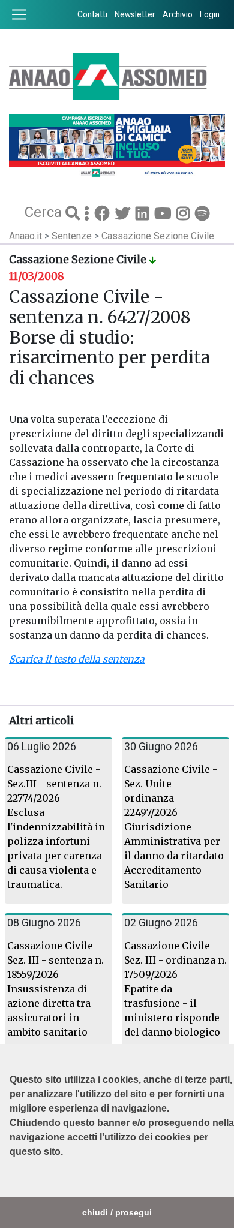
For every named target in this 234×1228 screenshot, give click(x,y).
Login (210, 14)
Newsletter (135, 14)
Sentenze (73, 236)
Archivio (178, 14)
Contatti (92, 14)
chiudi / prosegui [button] (117, 1212)
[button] (11, 1182)
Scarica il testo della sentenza (77, 659)
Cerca (45, 212)
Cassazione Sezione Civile (157, 236)
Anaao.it (25, 236)
